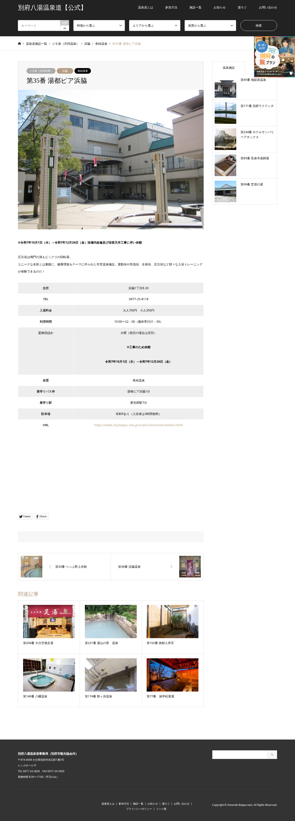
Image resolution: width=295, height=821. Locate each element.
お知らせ (220, 7)
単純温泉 (83, 71)
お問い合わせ (268, 7)
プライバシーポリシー (139, 809)
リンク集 (161, 809)
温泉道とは (145, 7)
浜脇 (65, 71)
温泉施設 (229, 67)
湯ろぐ (242, 7)
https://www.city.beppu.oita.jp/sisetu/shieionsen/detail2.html (138, 425)
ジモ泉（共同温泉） (41, 71)
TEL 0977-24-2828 (29, 771)
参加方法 (171, 7)
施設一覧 (195, 7)
